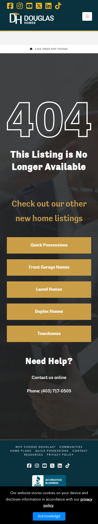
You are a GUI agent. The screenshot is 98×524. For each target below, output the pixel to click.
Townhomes (49, 334)
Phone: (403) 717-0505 (49, 390)
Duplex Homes (49, 311)
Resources (33, 454)
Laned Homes (49, 289)
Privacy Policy (60, 454)
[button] (87, 16)
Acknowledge (49, 516)
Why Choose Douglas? (35, 447)
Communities (71, 447)
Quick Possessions (49, 245)
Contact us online (49, 377)
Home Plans (20, 450)
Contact (80, 450)
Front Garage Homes (49, 267)
